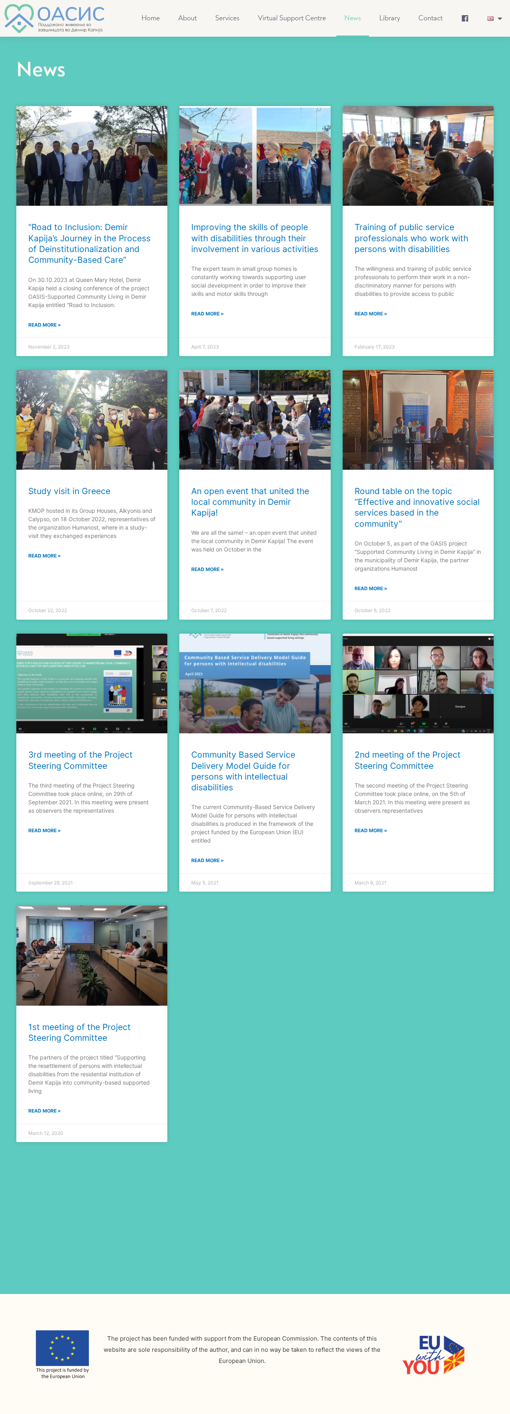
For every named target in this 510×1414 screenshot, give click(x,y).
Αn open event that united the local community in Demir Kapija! (250, 502)
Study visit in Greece (69, 491)
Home (150, 18)
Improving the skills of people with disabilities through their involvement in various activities (254, 238)
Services (227, 18)
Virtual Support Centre (292, 18)
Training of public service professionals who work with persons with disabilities (411, 238)
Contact (430, 18)
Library (389, 18)
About (187, 18)
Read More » (44, 325)
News (352, 18)
